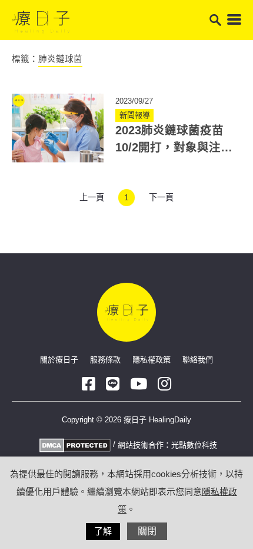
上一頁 (91, 197)
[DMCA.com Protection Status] (73, 444)
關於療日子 (59, 359)
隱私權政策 (151, 359)
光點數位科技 (194, 445)
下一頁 (161, 197)
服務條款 (105, 359)
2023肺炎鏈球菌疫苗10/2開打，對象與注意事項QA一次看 (173, 147)
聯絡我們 (197, 359)
